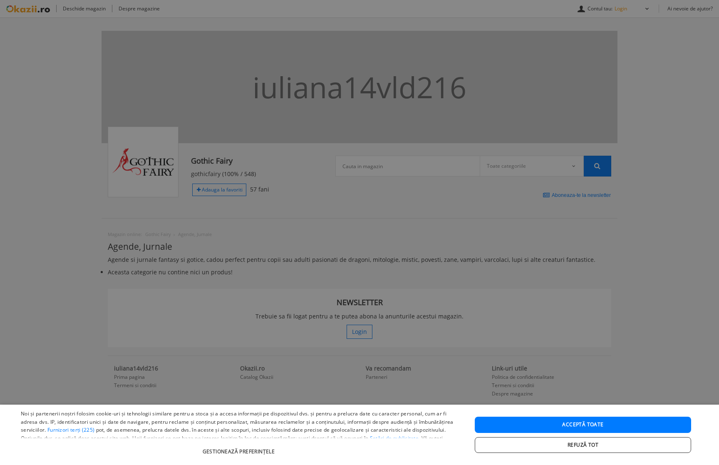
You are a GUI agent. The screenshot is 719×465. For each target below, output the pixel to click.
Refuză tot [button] (583, 444)
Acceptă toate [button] (582, 424)
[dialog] (359, 435)
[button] (240, 447)
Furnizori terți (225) (70, 429)
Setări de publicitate (394, 438)
